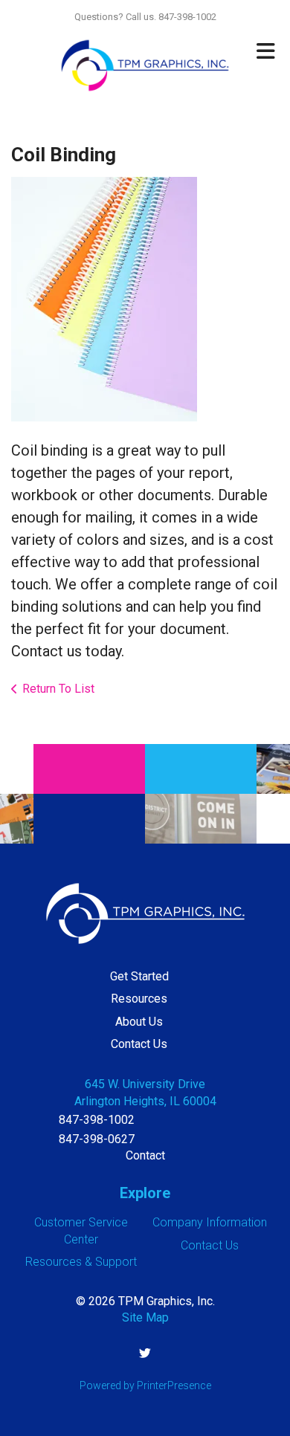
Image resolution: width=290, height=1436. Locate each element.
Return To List (58, 689)
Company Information (209, 1222)
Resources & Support (81, 1262)
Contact (145, 1155)
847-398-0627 (97, 1139)
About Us (139, 1022)
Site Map (145, 1317)
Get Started (139, 976)
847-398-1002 (97, 1120)
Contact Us (139, 1044)
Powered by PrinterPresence (145, 1385)
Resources (139, 999)
